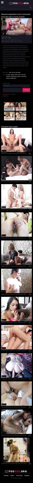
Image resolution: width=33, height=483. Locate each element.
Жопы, (13, 72)
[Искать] (31, 7)
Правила (26, 475)
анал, (9, 74)
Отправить (26, 90)
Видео (12, 475)
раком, (19, 76)
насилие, (8, 76)
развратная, (14, 76)
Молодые (18, 72)
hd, (6, 74)
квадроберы (13, 78)
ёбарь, (16, 74)
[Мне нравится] (3, 37)
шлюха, (8, 78)
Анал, (10, 72)
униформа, (23, 76)
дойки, (12, 74)
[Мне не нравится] (6, 37)
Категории (19, 475)
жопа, (19, 74)
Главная (6, 475)
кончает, (23, 74)
